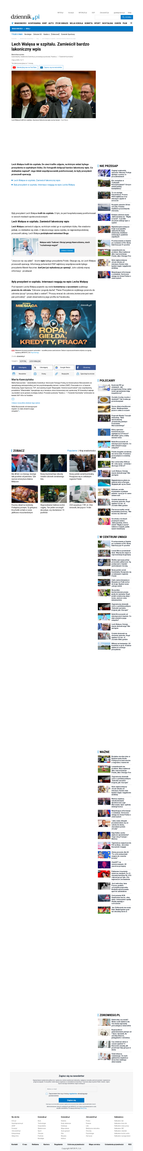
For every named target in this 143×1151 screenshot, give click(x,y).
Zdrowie (40, 1133)
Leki (87, 1126)
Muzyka (63, 1136)
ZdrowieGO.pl (104, 13)
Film (62, 1133)
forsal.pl (71, 13)
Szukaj (128, 17)
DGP (93, 13)
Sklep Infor (15, 1136)
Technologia (42, 1123)
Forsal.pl (14, 1128)
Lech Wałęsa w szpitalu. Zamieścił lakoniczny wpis (37, 180)
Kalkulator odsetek (120, 1131)
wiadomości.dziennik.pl (26, 38)
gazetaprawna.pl (119, 13)
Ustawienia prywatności (114, 1144)
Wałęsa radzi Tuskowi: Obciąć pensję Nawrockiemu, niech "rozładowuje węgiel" (65, 243)
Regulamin (58, 1144)
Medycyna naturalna (92, 1128)
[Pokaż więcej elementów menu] (131, 23)
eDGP (13, 1126)
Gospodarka (42, 1126)
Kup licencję (35, 352)
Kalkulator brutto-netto (121, 1133)
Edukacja (64, 1126)
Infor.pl (14, 1121)
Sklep (129, 13)
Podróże (40, 1136)
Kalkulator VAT (119, 1128)
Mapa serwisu (94, 1144)
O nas (25, 1144)
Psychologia (90, 1133)
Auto (39, 1121)
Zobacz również (67, 251)
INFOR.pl (60, 13)
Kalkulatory (118, 1117)
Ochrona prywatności (75, 1144)
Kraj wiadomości (87, 450)
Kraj (28, 29)
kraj (38, 38)
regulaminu (73, 1093)
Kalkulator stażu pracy (121, 1126)
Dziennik (14, 38)
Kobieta (63, 1121)
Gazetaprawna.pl (17, 1123)
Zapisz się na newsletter (53, 67)
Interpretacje (16, 1133)
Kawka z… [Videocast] (51, 34)
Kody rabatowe (66, 1123)
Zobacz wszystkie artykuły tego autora (26, 403)
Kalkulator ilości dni (120, 1123)
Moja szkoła (65, 1128)
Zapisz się (71, 1100)
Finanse (88, 1123)
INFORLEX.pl (83, 13)
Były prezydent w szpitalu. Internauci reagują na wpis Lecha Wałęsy (44, 184)
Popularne (72, 450)
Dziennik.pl (42, 1117)
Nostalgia (27, 34)
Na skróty (15, 1117)
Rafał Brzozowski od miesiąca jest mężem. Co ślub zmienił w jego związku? (24, 409)
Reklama (35, 1144)
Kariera (46, 1144)
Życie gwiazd (65, 1131)
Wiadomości (17, 29)
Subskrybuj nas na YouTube (26, 67)
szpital (23, 361)
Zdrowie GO (37, 34)
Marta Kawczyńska (42, 55)
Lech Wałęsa (34, 361)
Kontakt (15, 1144)
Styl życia (89, 1136)
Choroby (88, 1131)
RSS (129, 1144)
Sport (39, 1131)
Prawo (88, 1121)
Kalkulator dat (119, 1121)
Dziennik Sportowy (68, 34)
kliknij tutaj (83, 1108)
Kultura (63, 1138)
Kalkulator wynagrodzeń (122, 1136)
